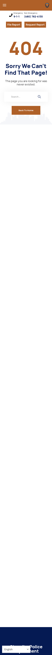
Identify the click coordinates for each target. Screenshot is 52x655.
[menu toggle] (4, 5)
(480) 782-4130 (33, 16)
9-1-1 (17, 16)
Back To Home (26, 110)
